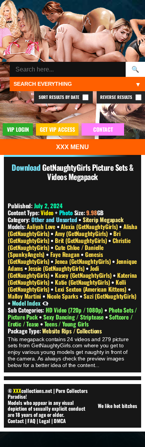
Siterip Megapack (103, 219)
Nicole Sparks (63, 296)
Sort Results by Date (59, 97)
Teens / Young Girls (66, 324)
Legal (44, 421)
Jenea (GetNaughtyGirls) (83, 261)
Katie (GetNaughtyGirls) (83, 282)
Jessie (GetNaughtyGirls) (57, 268)
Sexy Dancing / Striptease (74, 317)
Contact (16, 421)
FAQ (31, 421)
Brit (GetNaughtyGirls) (81, 240)
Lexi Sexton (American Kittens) (91, 289)
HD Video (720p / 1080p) (75, 310)
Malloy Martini (25, 296)
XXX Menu (72, 147)
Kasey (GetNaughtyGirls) (84, 275)
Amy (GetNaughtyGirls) (82, 233)
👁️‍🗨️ (45, 303)
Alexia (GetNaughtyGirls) (90, 226)
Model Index (26, 303)
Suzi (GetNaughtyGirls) (110, 296)
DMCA (60, 421)
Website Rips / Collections (72, 330)
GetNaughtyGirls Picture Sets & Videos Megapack (87, 171)
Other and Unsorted (54, 219)
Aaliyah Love (41, 226)
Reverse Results (116, 97)
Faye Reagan (65, 254)
